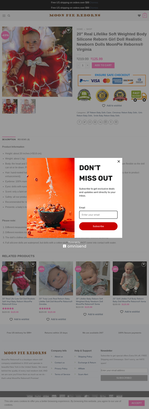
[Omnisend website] (74, 244)
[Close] (118, 161)
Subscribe (98, 226)
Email (82, 207)
